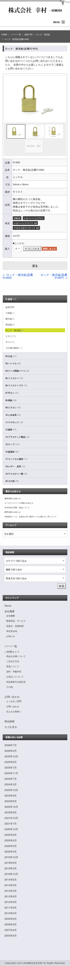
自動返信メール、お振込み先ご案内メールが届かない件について (30, 516)
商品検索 (9, 721)
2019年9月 (10, 862)
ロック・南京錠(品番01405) (18, 276)
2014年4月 (10, 890)
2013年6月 (10, 896)
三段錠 (10, 312)
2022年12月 (11, 806)
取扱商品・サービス (16, 620)
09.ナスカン (13, 407)
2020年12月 (11, 829)
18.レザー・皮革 (15, 466)
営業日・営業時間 (15, 625)
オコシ (10, 341)
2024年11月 (11, 773)
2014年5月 (10, 885)
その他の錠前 (14, 347)
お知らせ (10, 636)
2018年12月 (11, 874)
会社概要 (9, 611)
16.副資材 (12, 451)
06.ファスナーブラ (16, 385)
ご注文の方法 (12, 661)
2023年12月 (11, 790)
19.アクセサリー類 (16, 473)
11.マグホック (14, 422)
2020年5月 (10, 846)
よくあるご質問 (13, 701)
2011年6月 (10, 907)
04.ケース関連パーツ (17, 370)
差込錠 (10, 324)
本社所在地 (11, 630)
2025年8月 (10, 762)
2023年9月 (10, 795)
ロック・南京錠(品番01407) (54, 276)
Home (7, 605)
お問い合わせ (12, 696)
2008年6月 (10, 924)
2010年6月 (10, 913)
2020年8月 (10, 834)
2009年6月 (10, 918)
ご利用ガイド (12, 651)
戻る (35, 266)
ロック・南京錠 (43, 34)
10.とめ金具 (13, 414)
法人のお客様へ (13, 711)
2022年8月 (10, 812)
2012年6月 (10, 902)
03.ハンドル (13, 363)
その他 (9, 686)
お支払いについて (15, 676)
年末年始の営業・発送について (17, 507)
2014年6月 (10, 879)
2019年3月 (10, 868)
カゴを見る (10, 727)
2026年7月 (10, 745)
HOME (4, 34)
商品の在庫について (16, 656)
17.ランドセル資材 (16, 459)
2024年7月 (10, 778)
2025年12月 (11, 756)
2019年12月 (11, 857)
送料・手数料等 (13, 671)
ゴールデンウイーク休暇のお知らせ (18, 503)
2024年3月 (10, 784)
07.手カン (12, 392)
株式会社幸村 (36, 962)
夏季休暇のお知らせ (12, 498)
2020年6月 (10, 840)
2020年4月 (10, 851)
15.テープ (12, 444)
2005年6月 (10, 935)
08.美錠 (11, 400)
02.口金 (11, 356)
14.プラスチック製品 (17, 436)
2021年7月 (10, 823)
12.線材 (11, 429)
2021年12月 (11, 818)
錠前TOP (28, 34)
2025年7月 (10, 767)
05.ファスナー (14, 378)
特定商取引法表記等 (16, 681)
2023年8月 (10, 801)
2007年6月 (10, 930)
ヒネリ (11, 335)
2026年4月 (10, 750)
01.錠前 (11, 299)
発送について (12, 666)
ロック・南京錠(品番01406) (16, 39)
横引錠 (10, 318)
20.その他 (12, 481)
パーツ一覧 (16, 34)
